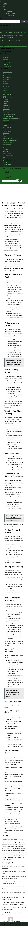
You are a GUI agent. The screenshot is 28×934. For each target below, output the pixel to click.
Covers (4, 90)
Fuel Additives (6, 101)
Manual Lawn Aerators (8, 122)
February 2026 (6, 62)
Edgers (4, 96)
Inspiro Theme (10, 924)
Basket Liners (6, 73)
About (5, 9)
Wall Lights (5, 162)
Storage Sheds (6, 151)
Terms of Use (10, 15)
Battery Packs (6, 79)
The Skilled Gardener (11, 168)
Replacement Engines (8, 138)
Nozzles (5, 125)
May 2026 (5, 57)
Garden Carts (6, 103)
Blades (4, 81)
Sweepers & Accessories (9, 155)
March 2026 (6, 61)
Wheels (4, 166)
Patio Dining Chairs (7, 131)
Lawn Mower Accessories (9, 114)
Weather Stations (7, 164)
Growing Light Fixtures (8, 110)
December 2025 (7, 66)
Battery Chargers (7, 77)
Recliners (5, 134)
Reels (4, 136)
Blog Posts (5, 83)
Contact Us (10, 11)
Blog (4, 6)
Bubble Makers (6, 85)
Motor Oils (5, 123)
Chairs (4, 88)
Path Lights (5, 129)
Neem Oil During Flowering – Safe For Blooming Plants (13, 32)
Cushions (5, 92)
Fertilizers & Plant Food (8, 97)
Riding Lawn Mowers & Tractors (10, 140)
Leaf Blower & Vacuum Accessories (11, 118)
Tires (4, 157)
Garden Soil (6, 107)
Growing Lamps (6, 109)
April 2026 (5, 59)
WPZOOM (18, 924)
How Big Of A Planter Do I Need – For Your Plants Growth (13, 46)
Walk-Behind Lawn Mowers (9, 160)
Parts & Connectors (7, 127)
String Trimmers (7, 153)
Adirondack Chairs (7, 72)
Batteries (5, 75)
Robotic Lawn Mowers (8, 142)
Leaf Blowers (6, 120)
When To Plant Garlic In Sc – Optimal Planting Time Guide (13, 29)
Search (2, 18)
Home (5, 4)
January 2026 (6, 64)
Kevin (5, 208)
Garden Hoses (6, 105)
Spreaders (5, 146)
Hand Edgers (6, 112)
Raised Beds (6, 133)
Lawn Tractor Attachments (9, 116)
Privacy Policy (11, 13)
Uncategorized (6, 158)
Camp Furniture (6, 86)
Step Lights (5, 149)
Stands (4, 147)
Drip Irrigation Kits (7, 94)
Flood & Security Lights (8, 99)
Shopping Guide (7, 144)
